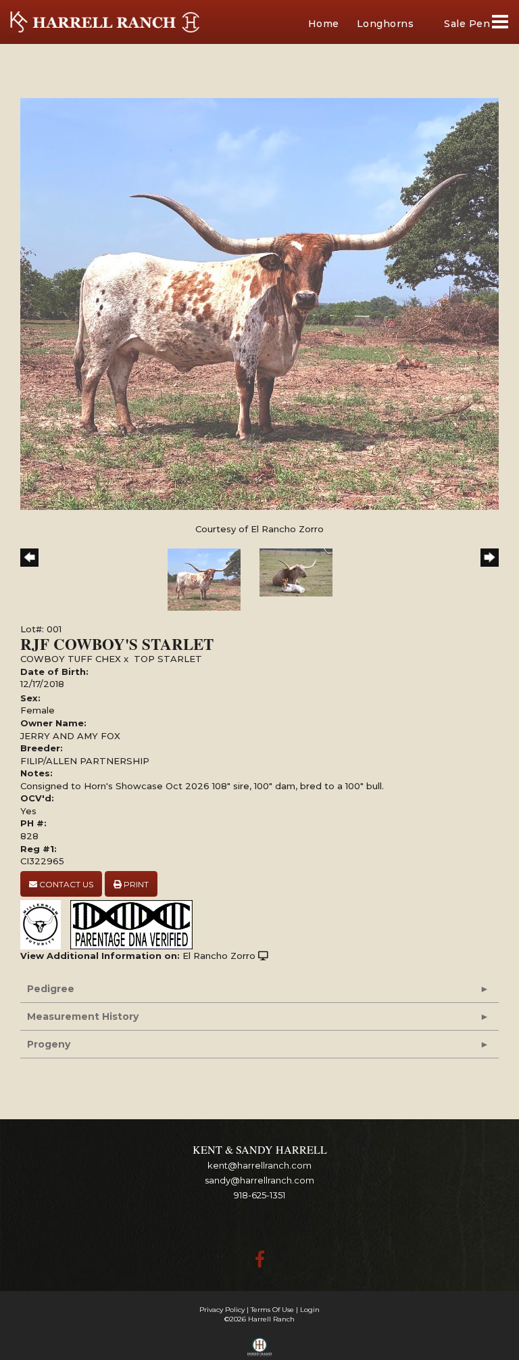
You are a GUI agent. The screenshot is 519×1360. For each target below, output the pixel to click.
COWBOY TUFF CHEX (70, 658)
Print (135, 884)
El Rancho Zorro (218, 955)
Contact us (65, 884)
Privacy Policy (222, 1309)
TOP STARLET (168, 658)
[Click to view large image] (259, 303)
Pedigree (50, 989)
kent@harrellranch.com (259, 1165)
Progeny (48, 1044)
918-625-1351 (259, 1195)
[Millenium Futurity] (44, 923)
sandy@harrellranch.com (259, 1180)
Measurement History (83, 1016)
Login (310, 1309)
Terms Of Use (272, 1309)
